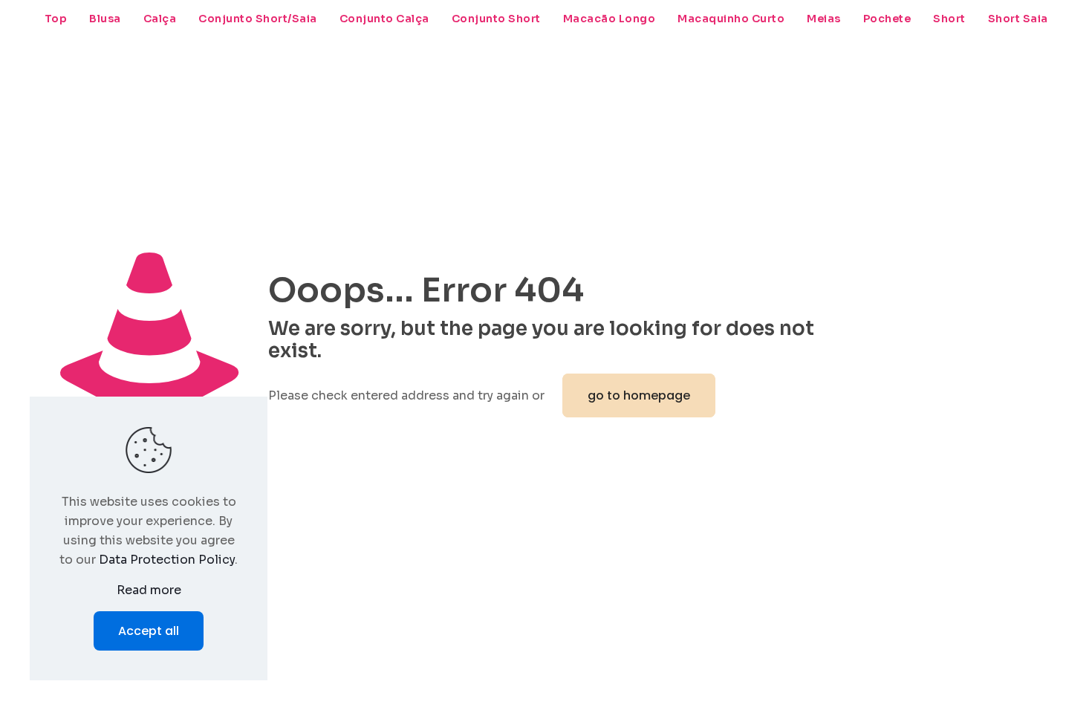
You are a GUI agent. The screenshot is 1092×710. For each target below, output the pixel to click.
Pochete (887, 18)
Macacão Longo (609, 18)
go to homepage (639, 395)
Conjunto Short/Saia (257, 18)
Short (949, 18)
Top (56, 18)
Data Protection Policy (167, 559)
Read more (149, 590)
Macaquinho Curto (730, 18)
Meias (824, 18)
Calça (160, 18)
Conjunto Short (496, 18)
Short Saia (1018, 18)
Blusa (105, 18)
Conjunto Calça (384, 18)
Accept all (148, 630)
